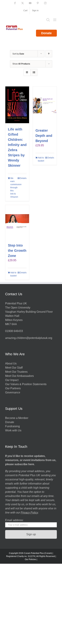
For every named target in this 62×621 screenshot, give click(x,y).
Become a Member (16, 418)
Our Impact (12, 380)
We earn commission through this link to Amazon (13, 187)
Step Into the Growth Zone (17, 250)
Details (23, 178)
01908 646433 (14, 331)
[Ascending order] (48, 53)
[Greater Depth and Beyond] (45, 105)
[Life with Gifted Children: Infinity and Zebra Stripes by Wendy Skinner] (17, 104)
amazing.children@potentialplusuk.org (28, 337)
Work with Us (13, 430)
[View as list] (33, 72)
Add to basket (41, 159)
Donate (46, 33)
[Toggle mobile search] (48, 20)
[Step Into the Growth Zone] (17, 222)
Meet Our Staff (14, 367)
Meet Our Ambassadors (19, 375)
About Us (11, 363)
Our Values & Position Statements (25, 384)
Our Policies (30, 559)
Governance (12, 392)
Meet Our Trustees (16, 371)
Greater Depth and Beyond (43, 136)
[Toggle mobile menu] (55, 20)
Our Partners (13, 388)
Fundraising (12, 426)
